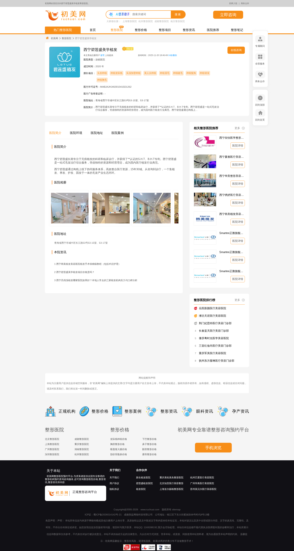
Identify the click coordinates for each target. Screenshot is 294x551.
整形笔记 (237, 30)
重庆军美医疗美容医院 (212, 353)
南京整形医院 (177, 21)
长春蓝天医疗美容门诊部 (214, 330)
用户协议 (114, 483)
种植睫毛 (178, 73)
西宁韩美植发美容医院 (232, 214)
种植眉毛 (164, 73)
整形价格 (141, 30)
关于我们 (115, 470)
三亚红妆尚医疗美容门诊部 (215, 345)
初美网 (54, 38)
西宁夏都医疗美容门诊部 (232, 156)
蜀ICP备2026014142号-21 (107, 514)
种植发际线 (116, 73)
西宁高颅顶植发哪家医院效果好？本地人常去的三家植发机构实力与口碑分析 (96, 280)
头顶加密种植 (133, 73)
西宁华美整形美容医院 (232, 175)
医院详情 (237, 145)
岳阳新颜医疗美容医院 (212, 308)
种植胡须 (204, 73)
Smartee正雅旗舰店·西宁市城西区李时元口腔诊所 (232, 252)
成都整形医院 (161, 21)
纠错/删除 (172, 55)
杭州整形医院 (145, 21)
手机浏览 (213, 447)
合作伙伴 (141, 470)
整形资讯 (189, 30)
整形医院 (117, 30)
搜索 (178, 14)
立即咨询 (228, 14)
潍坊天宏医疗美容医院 (212, 315)
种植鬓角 (191, 73)
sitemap (176, 509)
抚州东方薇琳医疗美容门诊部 (216, 360)
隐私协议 (114, 489)
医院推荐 (213, 30)
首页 (93, 30)
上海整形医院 (129, 21)
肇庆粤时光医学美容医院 (214, 338)
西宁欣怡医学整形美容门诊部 (232, 137)
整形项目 (165, 30)
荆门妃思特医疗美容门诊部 (215, 323)
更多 (237, 128)
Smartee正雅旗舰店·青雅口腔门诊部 (232, 233)
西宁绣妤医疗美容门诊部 (232, 194)
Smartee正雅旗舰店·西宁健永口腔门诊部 (232, 271)
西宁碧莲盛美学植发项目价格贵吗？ (75, 272)
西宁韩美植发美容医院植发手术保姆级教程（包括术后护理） (88, 264)
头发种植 (102, 73)
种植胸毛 (102, 79)
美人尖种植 (150, 73)
